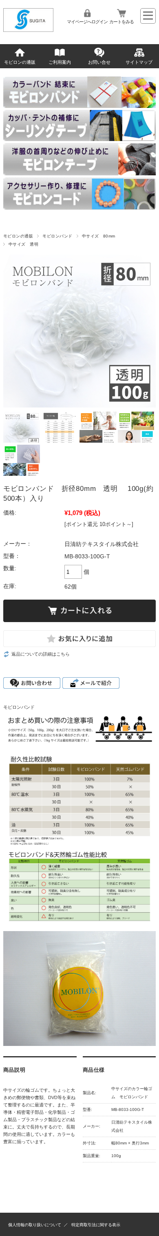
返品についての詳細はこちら (40, 654)
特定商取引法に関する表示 (95, 1225)
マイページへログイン (87, 21)
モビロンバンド (57, 236)
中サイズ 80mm (98, 236)
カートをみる (121, 21)
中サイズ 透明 (23, 244)
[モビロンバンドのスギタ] (28, 29)
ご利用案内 (60, 62)
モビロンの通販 (19, 62)
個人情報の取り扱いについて (34, 1225)
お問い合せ (99, 62)
